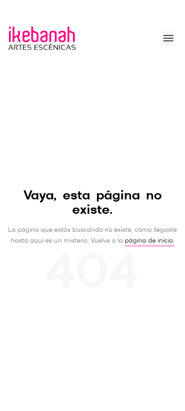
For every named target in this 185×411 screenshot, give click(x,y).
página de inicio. (149, 240)
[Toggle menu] (168, 38)
